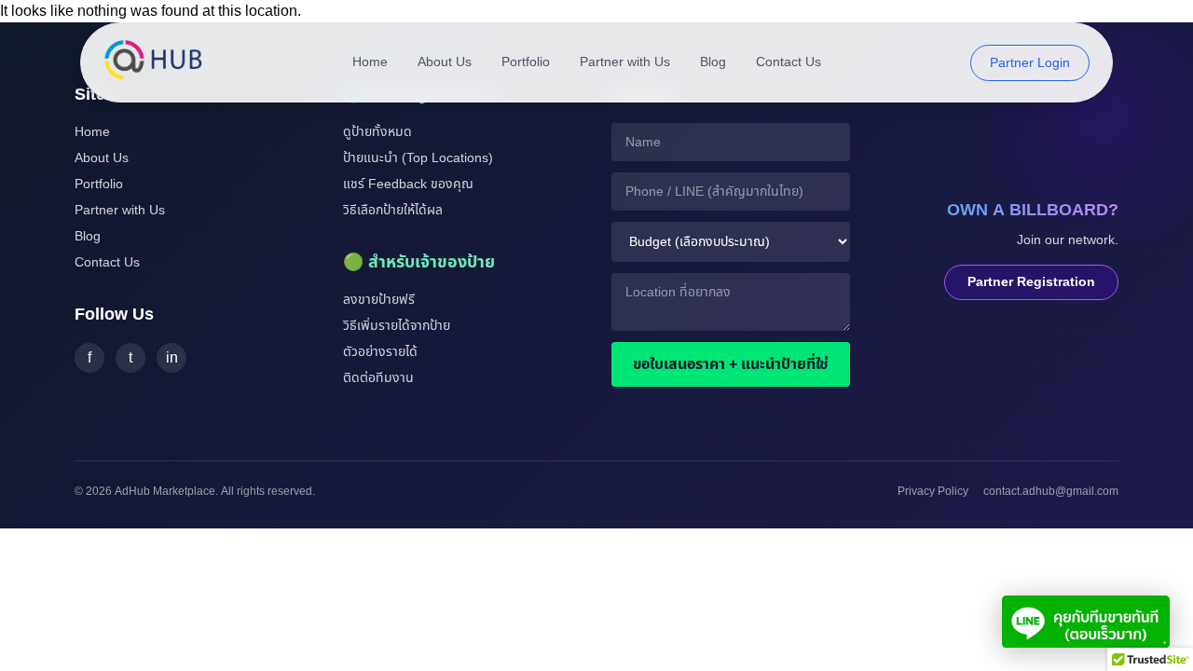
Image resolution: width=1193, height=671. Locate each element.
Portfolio (525, 62)
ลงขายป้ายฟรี (379, 299)
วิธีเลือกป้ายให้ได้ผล (393, 210)
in (172, 358)
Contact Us (788, 62)
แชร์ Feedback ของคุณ (408, 184)
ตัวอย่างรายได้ (380, 352)
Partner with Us (625, 62)
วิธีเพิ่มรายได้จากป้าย (396, 326)
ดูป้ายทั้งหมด (377, 132)
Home (370, 62)
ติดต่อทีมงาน (378, 378)
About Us (445, 62)
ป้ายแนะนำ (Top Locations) (418, 158)
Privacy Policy (933, 491)
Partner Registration (1031, 282)
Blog (713, 62)
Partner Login (1030, 63)
